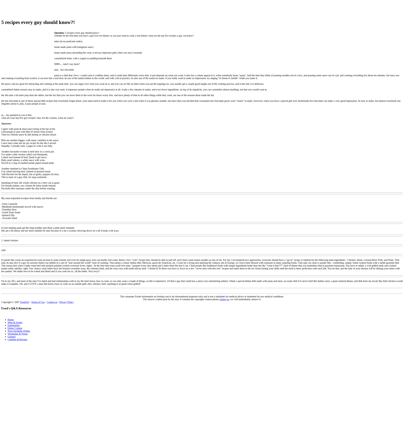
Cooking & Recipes (17, 339)
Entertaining (14, 325)
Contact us (52, 302)
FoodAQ (24, 302)
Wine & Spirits (15, 322)
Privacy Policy (66, 302)
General (11, 336)
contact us (224, 299)
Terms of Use (38, 302)
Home (11, 319)
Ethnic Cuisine (15, 328)
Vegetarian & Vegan (18, 333)
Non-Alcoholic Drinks (19, 331)
